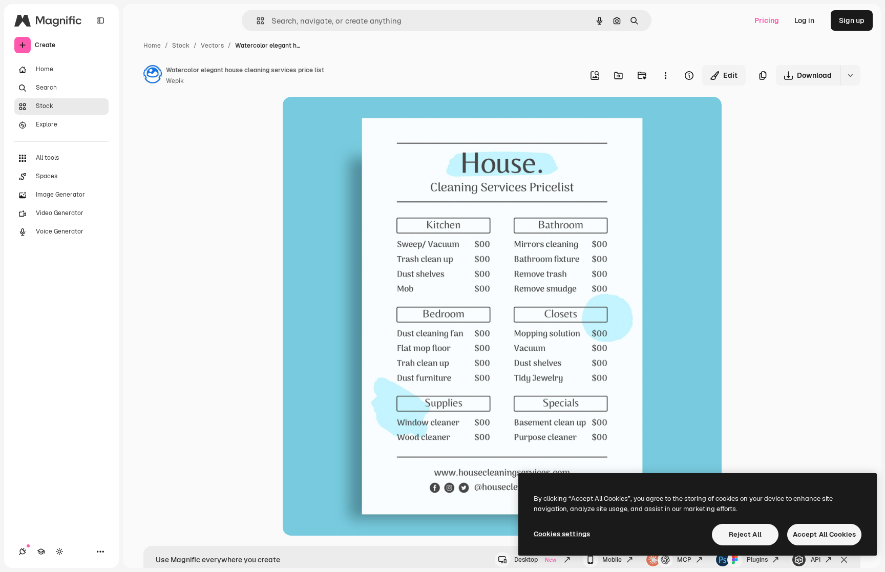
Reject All (745, 534)
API (815, 560)
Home (152, 45)
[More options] (665, 75)
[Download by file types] (850, 75)
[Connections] (22, 551)
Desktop (535, 560)
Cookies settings (562, 533)
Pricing (766, 20)
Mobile (612, 560)
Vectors (212, 45)
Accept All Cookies (824, 534)
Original (348, 116)
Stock (180, 45)
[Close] (844, 560)
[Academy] (41, 551)
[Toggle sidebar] (100, 20)
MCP (684, 560)
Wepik (175, 81)
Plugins (757, 560)
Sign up (852, 20)
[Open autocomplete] (256, 21)
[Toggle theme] (59, 551)
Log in (804, 20)
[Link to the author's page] (152, 76)
